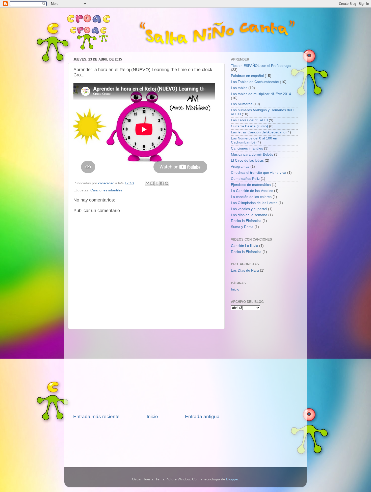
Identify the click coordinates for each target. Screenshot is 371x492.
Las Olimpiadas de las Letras (254, 203)
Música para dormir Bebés (252, 154)
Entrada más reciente (96, 416)
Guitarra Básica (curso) (249, 126)
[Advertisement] (146, 371)
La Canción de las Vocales (252, 191)
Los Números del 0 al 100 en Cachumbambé (254, 140)
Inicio (152, 416)
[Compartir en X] (157, 183)
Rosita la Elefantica (246, 221)
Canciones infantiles (106, 190)
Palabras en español (247, 76)
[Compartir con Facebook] (161, 183)
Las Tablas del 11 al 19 (249, 120)
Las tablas (239, 88)
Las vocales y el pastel (249, 209)
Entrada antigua (202, 416)
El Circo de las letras (247, 160)
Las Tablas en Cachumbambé (255, 82)
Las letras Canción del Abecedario (258, 132)
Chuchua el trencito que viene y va (258, 173)
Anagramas (240, 166)
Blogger (232, 479)
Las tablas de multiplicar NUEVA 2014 (261, 94)
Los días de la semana (249, 215)
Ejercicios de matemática (251, 185)
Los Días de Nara (245, 270)
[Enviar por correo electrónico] (147, 183)
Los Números (241, 104)
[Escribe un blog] (152, 183)
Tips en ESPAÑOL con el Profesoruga (261, 66)
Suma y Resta (242, 227)
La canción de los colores (251, 197)
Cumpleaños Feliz (245, 179)
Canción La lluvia (244, 246)
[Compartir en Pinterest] (166, 183)
